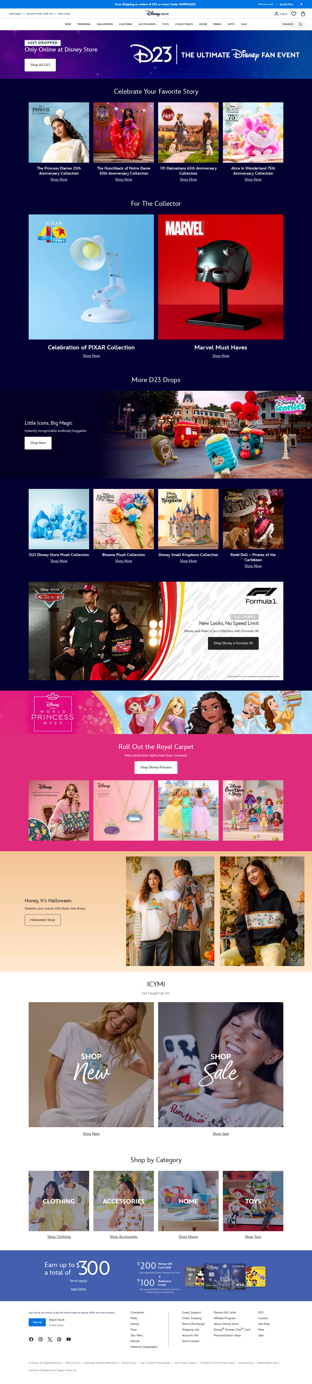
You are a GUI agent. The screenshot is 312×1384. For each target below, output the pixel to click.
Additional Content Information (100, 1363)
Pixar (134, 1329)
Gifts (231, 24)
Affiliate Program (225, 1318)
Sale (244, 24)
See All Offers (286, 4)
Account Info (190, 1335)
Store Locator (64, 14)
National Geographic (144, 1347)
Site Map (264, 1324)
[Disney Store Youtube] (68, 1339)
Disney (135, 1324)
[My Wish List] (293, 13)
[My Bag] (303, 13)
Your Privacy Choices (185, 1363)
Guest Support (15, 14)
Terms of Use (72, 1363)
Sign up (37, 1322)
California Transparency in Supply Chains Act (53, 1370)
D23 (261, 1312)
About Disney (245, 1363)
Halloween (105, 24)
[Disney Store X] (49, 1339)
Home (203, 24)
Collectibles (184, 24)
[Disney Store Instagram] (40, 1339)
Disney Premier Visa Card (232, 1329)
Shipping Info (190, 1329)
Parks (217, 24)
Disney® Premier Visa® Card (40, 14)
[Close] (300, 5)
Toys (165, 24)
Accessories (147, 24)
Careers (263, 1318)
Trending (84, 24)
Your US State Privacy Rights (155, 1363)
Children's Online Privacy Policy (217, 1363)
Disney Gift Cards (225, 1312)
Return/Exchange (193, 1324)
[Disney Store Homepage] (157, 14)
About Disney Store (226, 1324)
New (68, 24)
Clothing (125, 24)
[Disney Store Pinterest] (59, 1339)
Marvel (135, 1341)
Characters (137, 1312)
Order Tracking (191, 1318)
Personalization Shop (227, 1335)
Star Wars (137, 1335)
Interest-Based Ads (267, 1363)
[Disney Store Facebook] (31, 1339)
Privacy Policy (56, 1325)
